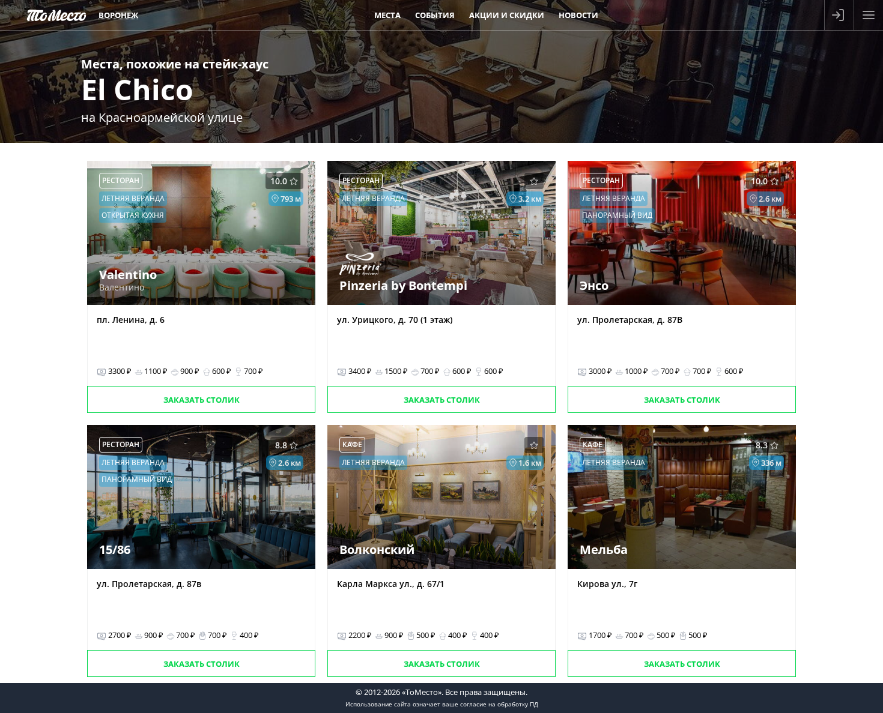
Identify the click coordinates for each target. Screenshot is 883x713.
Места (387, 15)
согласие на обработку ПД (499, 704)
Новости (578, 15)
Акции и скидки (506, 15)
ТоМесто (56, 15)
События (435, 15)
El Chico (137, 89)
